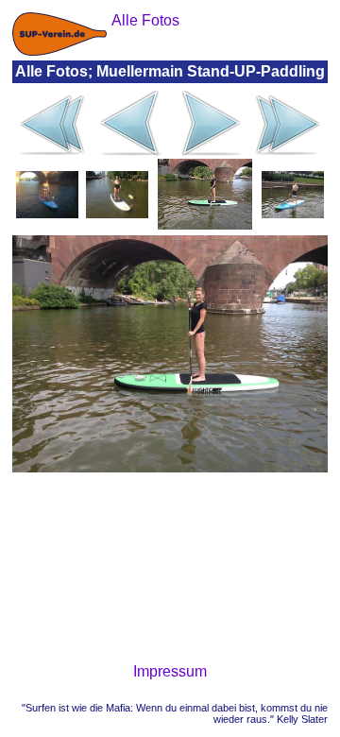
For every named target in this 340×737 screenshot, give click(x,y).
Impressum (170, 671)
